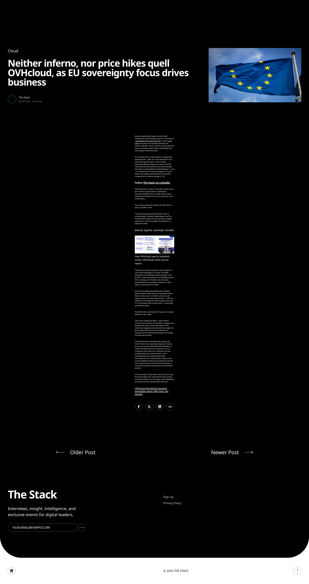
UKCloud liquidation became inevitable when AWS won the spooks (151, 391)
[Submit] (82, 527)
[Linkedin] (11, 571)
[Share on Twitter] (149, 407)
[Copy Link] (170, 407)
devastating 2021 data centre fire (148, 141)
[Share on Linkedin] (160, 407)
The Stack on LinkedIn (156, 182)
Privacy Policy (172, 503)
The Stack (24, 97)
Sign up (168, 497)
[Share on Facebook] (139, 407)
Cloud (13, 50)
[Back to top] (297, 571)
